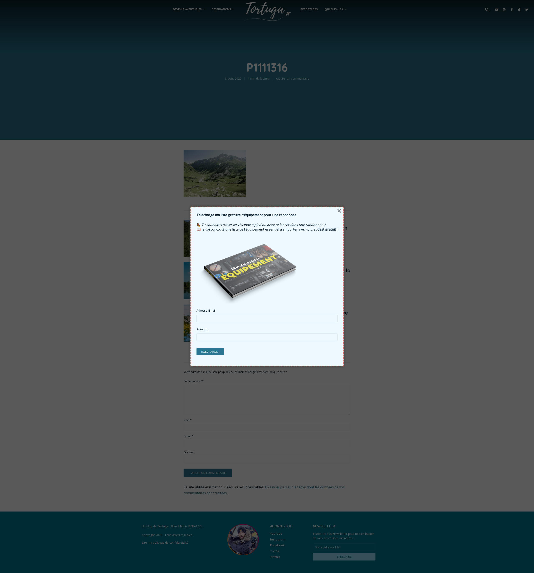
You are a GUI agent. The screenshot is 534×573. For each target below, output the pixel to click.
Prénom (201, 329)
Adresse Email (205, 310)
